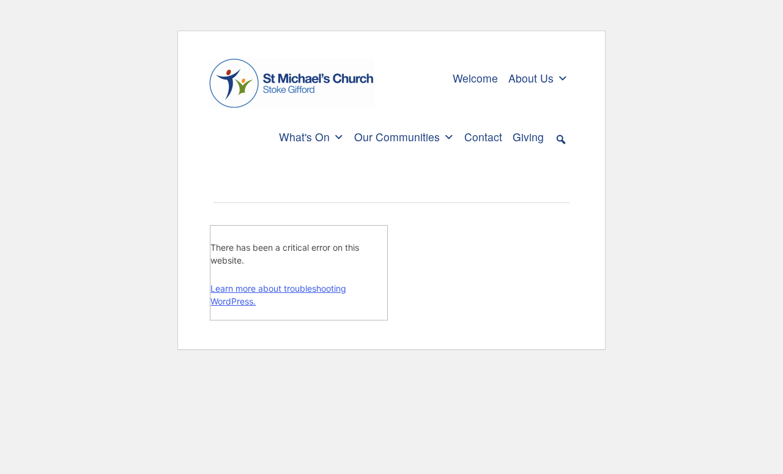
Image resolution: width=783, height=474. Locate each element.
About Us (531, 78)
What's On (304, 136)
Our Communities (397, 136)
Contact (483, 136)
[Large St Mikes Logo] (291, 76)
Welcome (475, 78)
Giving (528, 136)
